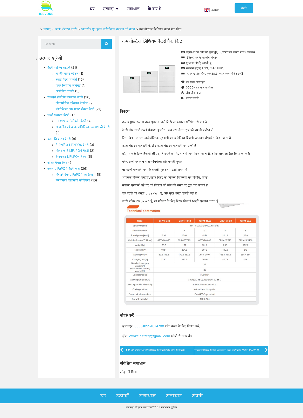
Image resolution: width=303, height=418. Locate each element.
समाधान (133, 8)
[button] (244, 8)
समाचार (174, 396)
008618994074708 (149, 326)
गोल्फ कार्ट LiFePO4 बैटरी (72, 150)
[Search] (106, 44)
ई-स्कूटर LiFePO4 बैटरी (71, 156)
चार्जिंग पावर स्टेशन (67, 73)
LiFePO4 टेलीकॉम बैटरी (71, 121)
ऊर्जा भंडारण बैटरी (58, 115)
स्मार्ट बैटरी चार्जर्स (66, 79)
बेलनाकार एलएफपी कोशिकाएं (73, 180)
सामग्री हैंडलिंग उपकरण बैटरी (65, 97)
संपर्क (197, 396)
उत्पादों (108, 8)
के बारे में (154, 8)
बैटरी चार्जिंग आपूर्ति (58, 67)
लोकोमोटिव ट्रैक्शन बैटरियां (72, 103)
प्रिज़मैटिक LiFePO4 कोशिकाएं (75, 174)
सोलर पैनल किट (57, 162)
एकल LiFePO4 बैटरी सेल (63, 168)
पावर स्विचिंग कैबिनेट (68, 85)
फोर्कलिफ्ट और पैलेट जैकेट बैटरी (75, 109)
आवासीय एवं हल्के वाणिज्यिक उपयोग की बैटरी (83, 127)
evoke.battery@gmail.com (149, 336)
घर (92, 8)
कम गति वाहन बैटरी (59, 139)
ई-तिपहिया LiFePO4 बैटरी (72, 145)
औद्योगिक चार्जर (65, 91)
